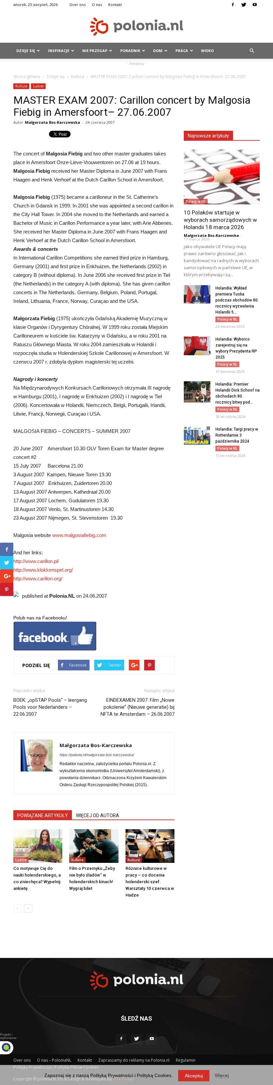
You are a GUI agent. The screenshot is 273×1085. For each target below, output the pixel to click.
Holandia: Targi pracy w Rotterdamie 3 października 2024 (236, 435)
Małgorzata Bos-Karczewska (52, 122)
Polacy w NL (196, 201)
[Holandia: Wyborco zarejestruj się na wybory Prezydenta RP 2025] (197, 345)
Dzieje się (25, 50)
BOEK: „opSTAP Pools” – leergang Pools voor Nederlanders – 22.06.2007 (50, 707)
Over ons (77, 4)
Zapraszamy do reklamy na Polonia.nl (133, 1060)
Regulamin (185, 1060)
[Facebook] (233, 4)
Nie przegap (94, 50)
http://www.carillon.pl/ (36, 561)
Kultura (77, 76)
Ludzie (38, 86)
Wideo (207, 50)
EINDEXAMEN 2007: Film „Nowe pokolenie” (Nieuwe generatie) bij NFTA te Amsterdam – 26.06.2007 (137, 707)
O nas (97, 4)
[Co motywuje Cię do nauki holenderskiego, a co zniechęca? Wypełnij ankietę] (37, 846)
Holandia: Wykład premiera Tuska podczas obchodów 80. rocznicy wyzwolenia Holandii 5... (237, 300)
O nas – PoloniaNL (54, 1060)
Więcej (222, 1075)
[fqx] (11, 1047)
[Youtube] (255, 4)
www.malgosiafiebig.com (79, 535)
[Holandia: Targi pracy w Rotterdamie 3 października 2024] (197, 435)
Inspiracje (58, 50)
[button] (252, 51)
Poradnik (130, 50)
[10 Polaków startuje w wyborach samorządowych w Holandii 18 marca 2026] (222, 176)
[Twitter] (244, 4)
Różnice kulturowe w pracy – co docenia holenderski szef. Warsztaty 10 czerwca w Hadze (150, 882)
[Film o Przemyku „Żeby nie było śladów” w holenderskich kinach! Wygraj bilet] (93, 846)
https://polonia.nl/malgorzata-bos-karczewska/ (97, 755)
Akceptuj (194, 1075)
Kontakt (115, 4)
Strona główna (26, 76)
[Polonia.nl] (136, 26)
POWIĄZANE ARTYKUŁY (42, 815)
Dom (157, 50)
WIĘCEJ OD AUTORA (97, 815)
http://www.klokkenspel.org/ (43, 570)
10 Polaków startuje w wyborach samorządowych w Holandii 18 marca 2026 (220, 219)
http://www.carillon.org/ (37, 578)
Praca (181, 50)
